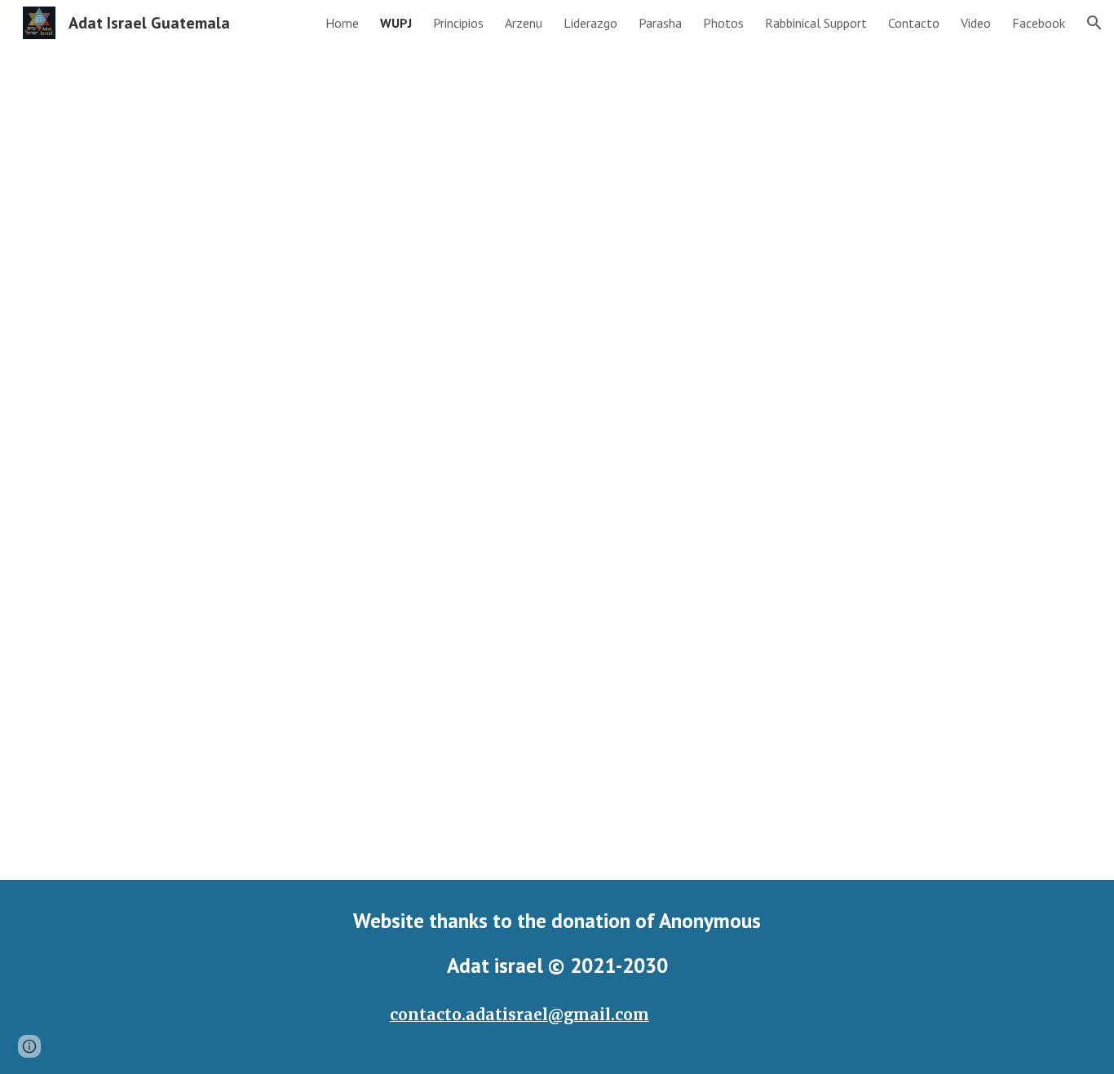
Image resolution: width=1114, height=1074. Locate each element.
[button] (1094, 22)
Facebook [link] (1038, 23)
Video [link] (976, 23)
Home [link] (342, 23)
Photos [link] (723, 23)
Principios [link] (458, 23)
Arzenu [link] (523, 23)
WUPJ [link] (396, 23)
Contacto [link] (913, 23)
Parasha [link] (660, 23)
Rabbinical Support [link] (816, 23)
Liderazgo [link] (590, 23)
